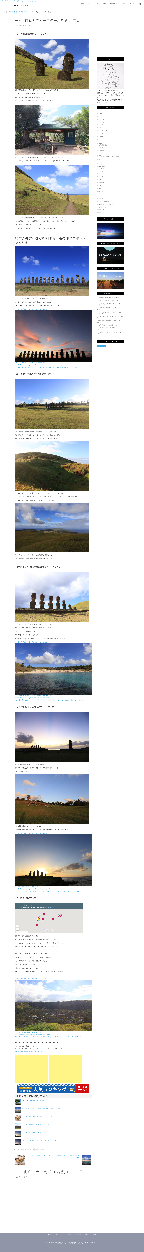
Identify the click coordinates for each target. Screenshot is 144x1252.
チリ (99, 179)
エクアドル (101, 171)
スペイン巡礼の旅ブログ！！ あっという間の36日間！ (110, 308)
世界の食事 (101, 150)
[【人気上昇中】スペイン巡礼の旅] (110, 280)
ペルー (100, 188)
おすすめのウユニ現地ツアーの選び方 (108, 297)
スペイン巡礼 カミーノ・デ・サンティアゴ (109, 156)
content (123, 3)
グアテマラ (101, 176)
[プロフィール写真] (110, 76)
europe (104, 3)
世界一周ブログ (102, 198)
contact (132, 3)
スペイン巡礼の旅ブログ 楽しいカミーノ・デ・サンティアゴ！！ (109, 304)
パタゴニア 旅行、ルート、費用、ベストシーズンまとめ (110, 312)
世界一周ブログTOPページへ (64, 1244)
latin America (113, 3)
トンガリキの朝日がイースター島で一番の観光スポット (39, 1140)
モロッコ (100, 159)
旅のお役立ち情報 (103, 210)
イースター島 (20, 1149)
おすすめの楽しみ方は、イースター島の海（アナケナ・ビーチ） (42, 1108)
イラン (100, 113)
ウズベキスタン (102, 119)
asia (97, 3)
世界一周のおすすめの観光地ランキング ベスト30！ (110, 328)
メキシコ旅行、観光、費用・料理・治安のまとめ (110, 317)
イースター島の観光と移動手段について (34, 1100)
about (89, 3)
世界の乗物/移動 (102, 145)
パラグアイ (101, 182)
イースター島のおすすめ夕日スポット (33, 1132)
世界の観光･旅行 (102, 148)
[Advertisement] (31, 1069)
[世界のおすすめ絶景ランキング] (110, 231)
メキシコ (100, 194)
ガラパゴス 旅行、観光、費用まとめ (108, 300)
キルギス (100, 125)
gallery (100, 164)
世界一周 (37, 1149)
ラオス (100, 139)
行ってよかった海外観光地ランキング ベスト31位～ (110, 332)
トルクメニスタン (103, 130)
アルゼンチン (102, 168)
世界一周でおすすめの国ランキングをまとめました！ (110, 321)
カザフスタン (102, 122)
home (82, 3)
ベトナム (100, 133)
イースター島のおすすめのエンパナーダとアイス (37, 1116)
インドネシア (102, 116)
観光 (42, 1149)
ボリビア (100, 191)
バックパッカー (29, 1149)
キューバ (100, 174)
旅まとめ (100, 213)
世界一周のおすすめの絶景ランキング (108, 325)
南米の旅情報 (102, 207)
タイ (99, 127)
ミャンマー (101, 136)
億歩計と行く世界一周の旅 (105, 204)
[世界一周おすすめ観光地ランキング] (110, 255)
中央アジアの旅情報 (103, 201)
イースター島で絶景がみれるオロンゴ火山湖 (35, 1124)
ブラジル (100, 185)
